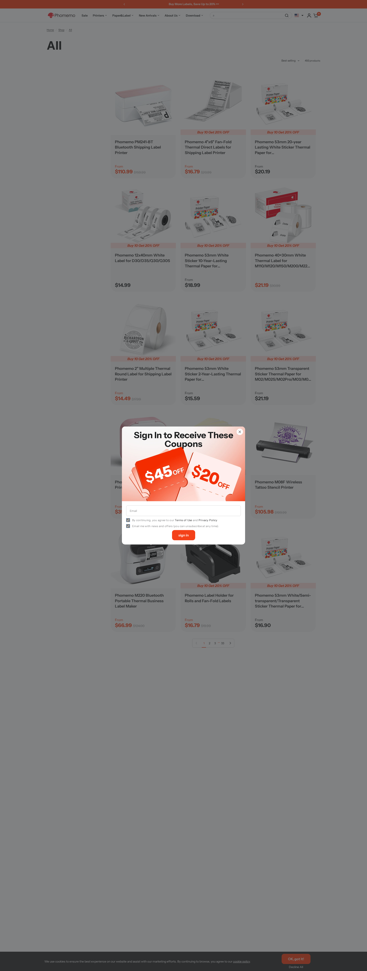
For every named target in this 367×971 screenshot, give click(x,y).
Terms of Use (183, 520)
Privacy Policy (208, 520)
